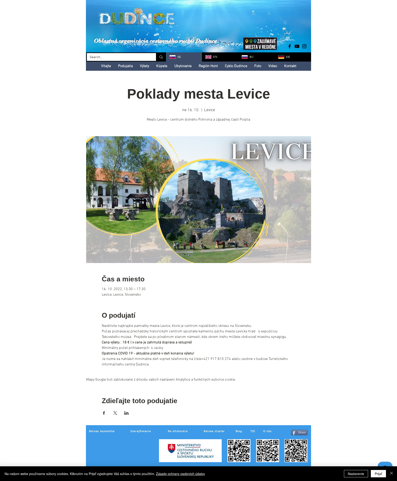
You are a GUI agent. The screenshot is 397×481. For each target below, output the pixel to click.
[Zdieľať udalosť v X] (115, 413)
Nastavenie (356, 473)
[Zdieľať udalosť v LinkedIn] (126, 413)
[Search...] (160, 57)
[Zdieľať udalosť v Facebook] (104, 413)
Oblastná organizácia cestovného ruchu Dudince (155, 40)
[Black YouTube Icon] (297, 46)
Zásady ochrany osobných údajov (180, 473)
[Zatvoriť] (391, 473)
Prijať (378, 473)
